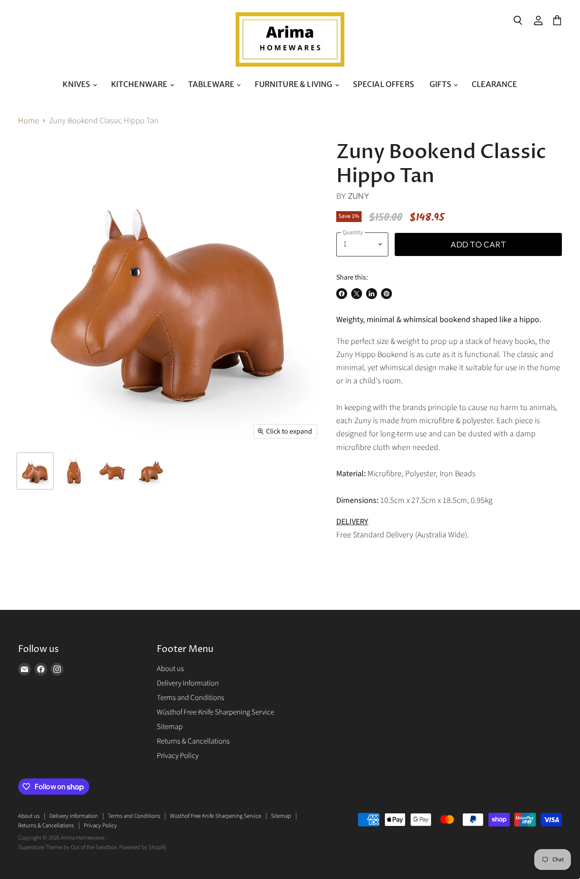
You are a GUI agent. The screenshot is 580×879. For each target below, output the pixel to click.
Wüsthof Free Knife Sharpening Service (215, 712)
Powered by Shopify (143, 847)
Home (28, 121)
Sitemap (170, 726)
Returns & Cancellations (193, 741)
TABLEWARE (212, 84)
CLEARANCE (494, 84)
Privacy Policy (177, 755)
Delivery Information (188, 683)
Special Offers (383, 84)
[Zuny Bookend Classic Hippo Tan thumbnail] (35, 471)
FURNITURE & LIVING (294, 84)
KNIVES (77, 84)
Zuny (359, 196)
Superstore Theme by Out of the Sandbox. (68, 847)
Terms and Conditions (190, 697)
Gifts (441, 84)
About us (170, 668)
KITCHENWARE (140, 84)
